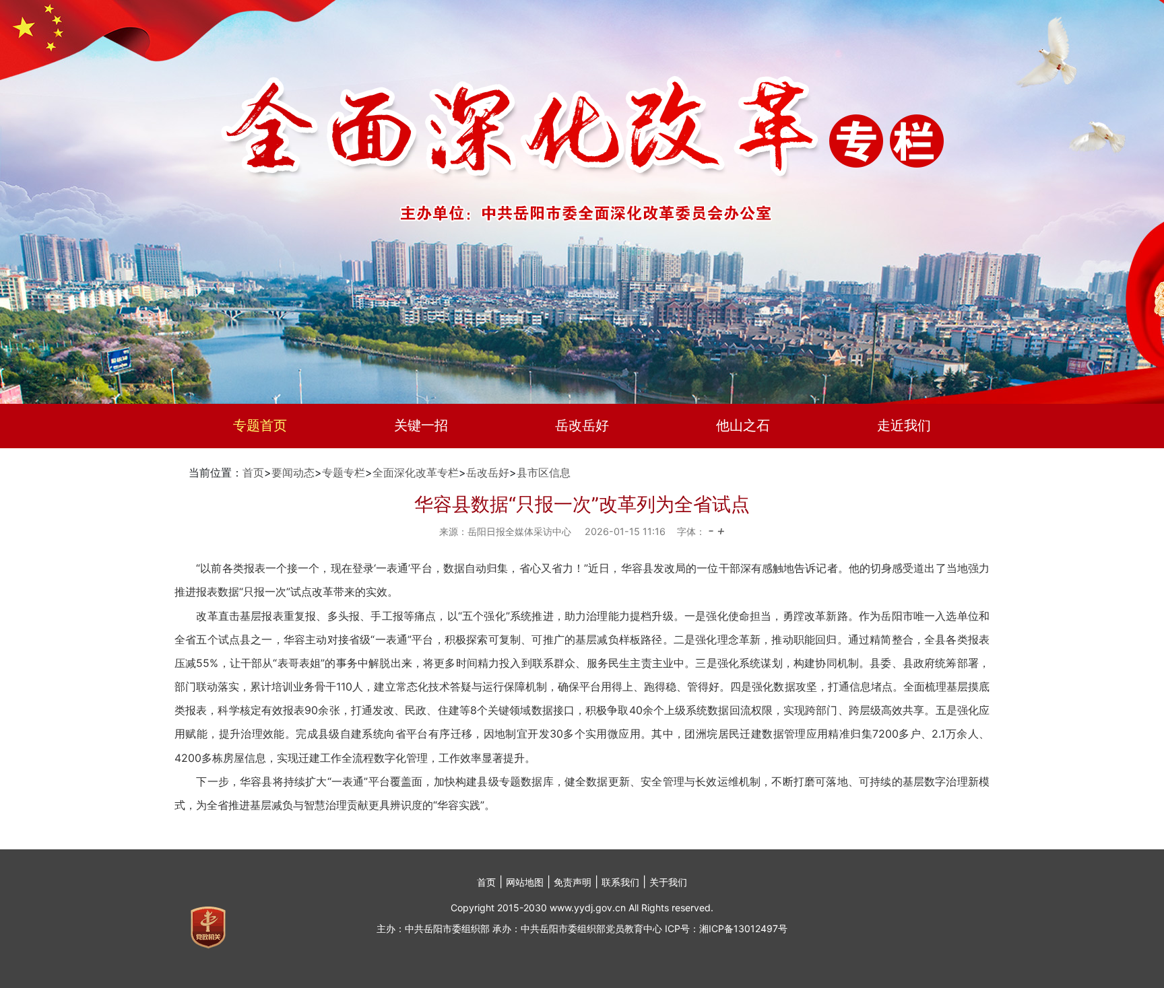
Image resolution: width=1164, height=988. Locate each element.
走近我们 (904, 425)
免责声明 (572, 882)
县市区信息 (544, 472)
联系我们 (620, 882)
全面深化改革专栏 (416, 472)
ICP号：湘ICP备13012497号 (726, 928)
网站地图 (525, 882)
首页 (253, 472)
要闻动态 (293, 472)
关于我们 (668, 882)
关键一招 (421, 425)
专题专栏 (343, 472)
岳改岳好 (582, 425)
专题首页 (260, 425)
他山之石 (743, 425)
